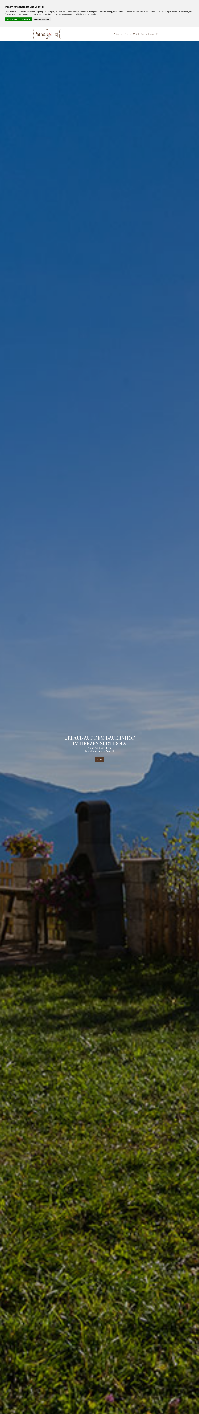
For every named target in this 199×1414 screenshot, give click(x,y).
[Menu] (165, 34)
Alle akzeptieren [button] (12, 19)
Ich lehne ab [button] (26, 19)
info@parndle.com (145, 34)
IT (157, 34)
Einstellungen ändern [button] (41, 19)
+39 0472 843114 (123, 34)
